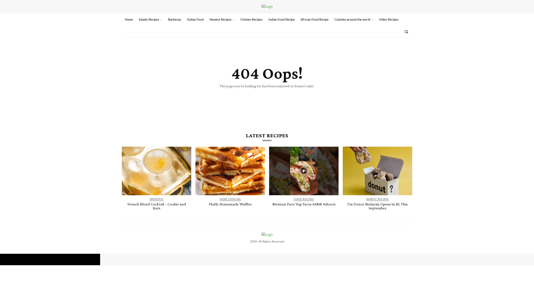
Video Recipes (304, 199)
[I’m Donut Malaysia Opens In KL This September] (377, 171)
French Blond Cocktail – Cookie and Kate (156, 206)
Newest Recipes (377, 199)
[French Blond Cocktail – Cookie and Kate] (156, 171)
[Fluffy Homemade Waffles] (230, 171)
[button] (406, 32)
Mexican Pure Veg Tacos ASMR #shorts (303, 204)
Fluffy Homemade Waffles (230, 204)
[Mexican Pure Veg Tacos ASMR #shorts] (304, 171)
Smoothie (157, 199)
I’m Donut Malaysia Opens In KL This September (377, 206)
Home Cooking (230, 199)
